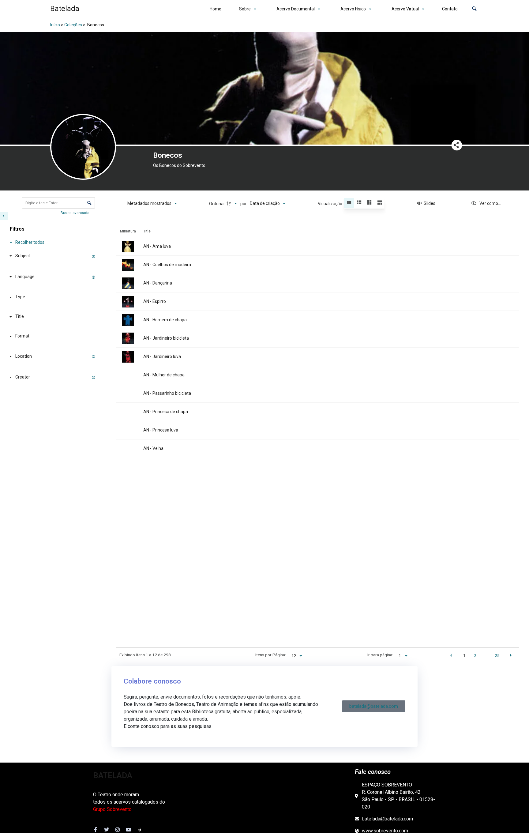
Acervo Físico (353, 8)
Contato (450, 8)
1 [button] (464, 655)
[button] (474, 9)
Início (55, 24)
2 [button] (475, 655)
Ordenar (217, 203)
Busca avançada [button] (75, 213)
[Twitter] (106, 829)
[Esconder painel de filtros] (4, 216)
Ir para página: (380, 654)
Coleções (73, 24)
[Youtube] (128, 829)
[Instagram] (117, 829)
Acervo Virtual (405, 8)
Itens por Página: (270, 654)
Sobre (245, 8)
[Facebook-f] (95, 829)
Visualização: (331, 203)
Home (215, 8)
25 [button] (497, 655)
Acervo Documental (295, 8)
